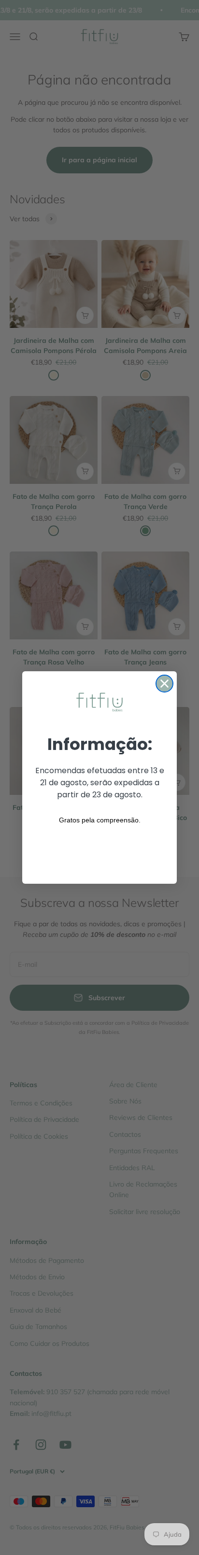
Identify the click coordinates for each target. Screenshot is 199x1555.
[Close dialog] (164, 683)
